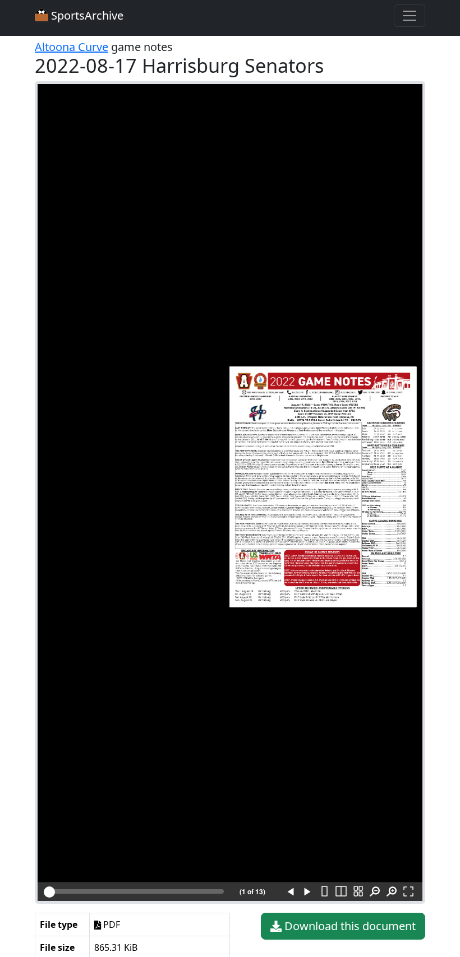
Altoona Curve (71, 46)
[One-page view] (324, 892)
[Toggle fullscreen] (408, 892)
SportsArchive (85, 15)
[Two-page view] (341, 892)
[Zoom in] (391, 892)
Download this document (349, 925)
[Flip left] (290, 892)
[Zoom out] (374, 892)
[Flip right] (307, 892)
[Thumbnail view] (357, 892)
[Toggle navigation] (409, 15)
